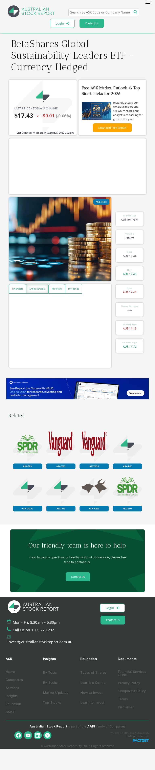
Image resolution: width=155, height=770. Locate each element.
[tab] (17, 289)
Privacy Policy (129, 683)
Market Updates (55, 693)
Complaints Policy (132, 691)
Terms (123, 699)
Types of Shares (93, 672)
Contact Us (91, 23)
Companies (14, 679)
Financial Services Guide (132, 673)
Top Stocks (52, 702)
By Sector (51, 683)
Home (10, 671)
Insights (12, 695)
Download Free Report (112, 128)
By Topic (50, 672)
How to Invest (91, 693)
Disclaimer (126, 707)
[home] (31, 11)
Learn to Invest (92, 702)
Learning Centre (93, 683)
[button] (148, 2)
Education (13, 704)
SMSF (10, 712)
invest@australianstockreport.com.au (40, 641)
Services (12, 687)
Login (60, 23)
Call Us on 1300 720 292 (33, 630)
